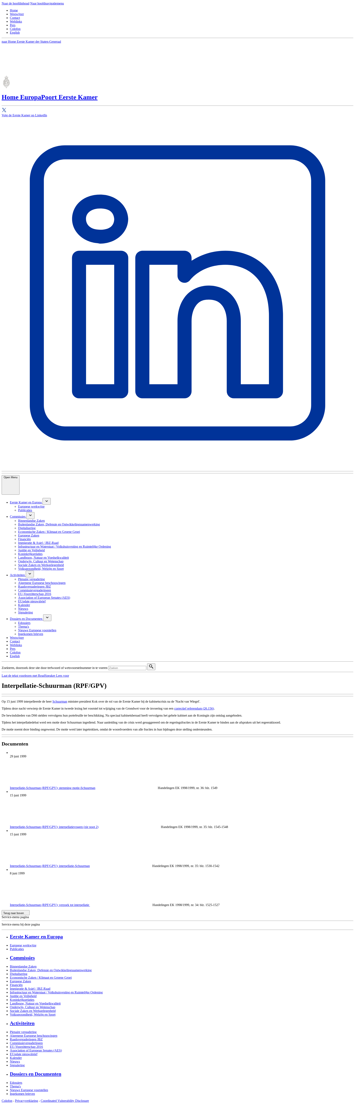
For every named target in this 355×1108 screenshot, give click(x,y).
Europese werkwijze (23, 945)
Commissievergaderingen (26, 1043)
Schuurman (59, 701)
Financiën (16, 985)
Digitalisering (18, 974)
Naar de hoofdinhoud (15, 3)
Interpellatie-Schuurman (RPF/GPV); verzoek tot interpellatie (50, 905)
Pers (12, 25)
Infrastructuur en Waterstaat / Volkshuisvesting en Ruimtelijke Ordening (56, 992)
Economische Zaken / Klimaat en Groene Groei (41, 977)
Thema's (15, 1086)
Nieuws (15, 1061)
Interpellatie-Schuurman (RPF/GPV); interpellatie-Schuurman (50, 866)
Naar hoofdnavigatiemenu (47, 3)
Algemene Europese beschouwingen (33, 1035)
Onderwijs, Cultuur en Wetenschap (32, 1007)
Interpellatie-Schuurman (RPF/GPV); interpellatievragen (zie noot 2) (54, 827)
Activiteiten (22, 1023)
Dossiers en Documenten (35, 1074)
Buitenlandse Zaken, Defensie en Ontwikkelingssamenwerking (51, 970)
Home (14, 10)
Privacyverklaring (26, 1100)
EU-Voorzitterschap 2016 (26, 1046)
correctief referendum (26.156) (194, 708)
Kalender (16, 1058)
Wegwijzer (17, 14)
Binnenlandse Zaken (23, 966)
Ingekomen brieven (22, 1093)
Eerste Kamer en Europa (36, 936)
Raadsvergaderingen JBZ (26, 1039)
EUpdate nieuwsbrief (23, 1054)
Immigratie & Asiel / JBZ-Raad (30, 988)
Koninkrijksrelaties (22, 999)
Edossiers (16, 1082)
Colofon (15, 29)
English (15, 32)
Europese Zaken (20, 981)
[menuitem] (26, 502)
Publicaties (17, 949)
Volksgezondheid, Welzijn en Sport (32, 1014)
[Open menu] (47, 501)
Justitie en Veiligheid (23, 996)
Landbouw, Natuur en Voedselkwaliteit (35, 1003)
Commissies (22, 957)
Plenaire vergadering (23, 1032)
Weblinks (16, 21)
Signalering (17, 1065)
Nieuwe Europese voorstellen (29, 1090)
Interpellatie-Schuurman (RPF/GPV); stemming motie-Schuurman (52, 788)
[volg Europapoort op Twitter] (177, 111)
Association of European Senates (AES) (36, 1050)
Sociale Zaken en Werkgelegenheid (33, 1011)
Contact (15, 17)
